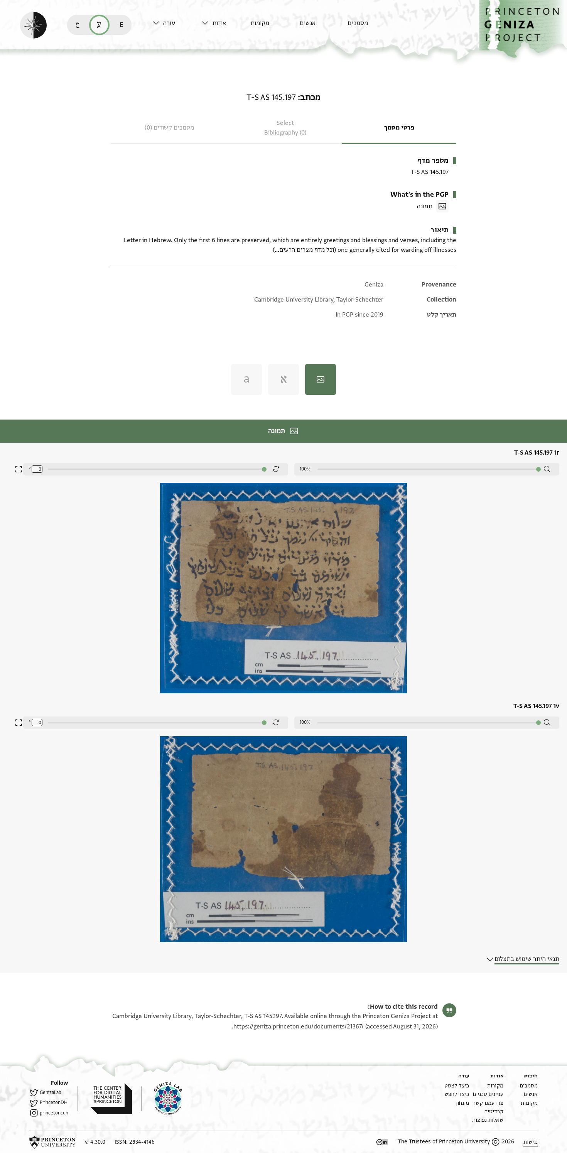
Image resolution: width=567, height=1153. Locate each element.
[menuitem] (370, 27)
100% (305, 469)
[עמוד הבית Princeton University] (52, 1142)
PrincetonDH (54, 1102)
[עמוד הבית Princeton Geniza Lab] (161, 1098)
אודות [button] (219, 23)
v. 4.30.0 (95, 1142)
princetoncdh (54, 1113)
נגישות (530, 1142)
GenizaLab (50, 1092)
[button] (523, 29)
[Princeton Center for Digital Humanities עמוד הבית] (105, 1098)
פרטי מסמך (399, 127)
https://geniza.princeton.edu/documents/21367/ (298, 1026)
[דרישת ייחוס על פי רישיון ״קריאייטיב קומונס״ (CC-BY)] (382, 1142)
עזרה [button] (169, 23)
